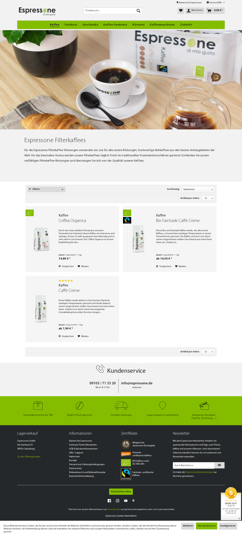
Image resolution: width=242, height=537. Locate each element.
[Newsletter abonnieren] (219, 465)
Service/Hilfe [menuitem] (215, 2)
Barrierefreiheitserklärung (81, 476)
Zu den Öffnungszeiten (28, 457)
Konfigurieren (227, 526)
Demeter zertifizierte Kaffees (142, 454)
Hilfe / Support (76, 453)
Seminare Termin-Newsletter (83, 445)
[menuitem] (113, 10)
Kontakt (73, 460)
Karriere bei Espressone (190, 2)
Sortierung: (173, 189)
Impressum (74, 456)
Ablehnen (188, 526)
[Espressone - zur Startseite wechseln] (37, 11)
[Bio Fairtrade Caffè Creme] (139, 239)
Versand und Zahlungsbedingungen (87, 464)
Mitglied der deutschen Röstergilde (144, 444)
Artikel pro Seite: (189, 198)
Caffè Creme (69, 291)
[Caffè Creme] (41, 308)
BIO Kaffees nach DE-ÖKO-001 (141, 462)
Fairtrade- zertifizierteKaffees (143, 474)
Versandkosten (113, 509)
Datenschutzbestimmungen (199, 472)
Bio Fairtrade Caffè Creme (178, 221)
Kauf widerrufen (121, 491)
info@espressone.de (136, 383)
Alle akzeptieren (207, 526)
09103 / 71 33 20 (103, 383)
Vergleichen (67, 266)
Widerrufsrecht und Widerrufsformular (87, 472)
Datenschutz (75, 468)
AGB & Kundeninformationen (83, 449)
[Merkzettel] (180, 10)
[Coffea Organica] (41, 239)
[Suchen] (138, 10)
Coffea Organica (72, 221)
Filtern (36, 189)
